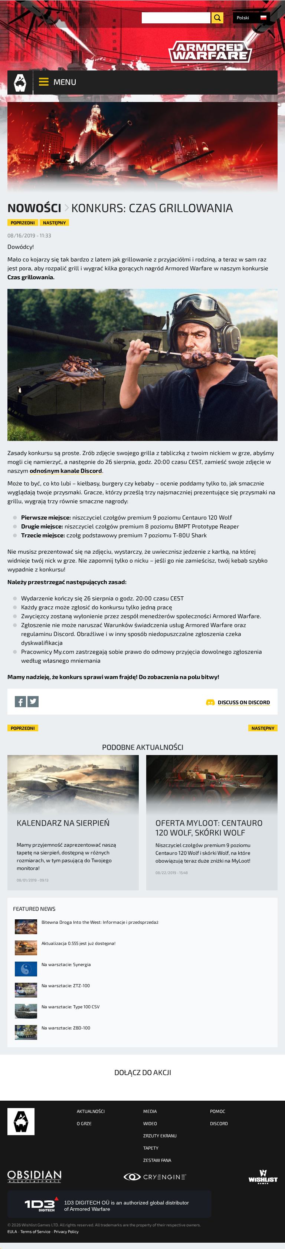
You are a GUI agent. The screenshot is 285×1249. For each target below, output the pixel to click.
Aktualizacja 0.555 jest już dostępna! (78, 943)
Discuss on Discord (244, 702)
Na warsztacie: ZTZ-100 (66, 985)
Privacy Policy (66, 1231)
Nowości (34, 207)
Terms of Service (35, 1231)
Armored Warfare (21, 1121)
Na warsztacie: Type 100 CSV (70, 1006)
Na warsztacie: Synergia (66, 964)
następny (54, 222)
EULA (12, 1231)
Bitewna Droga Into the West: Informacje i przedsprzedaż (100, 922)
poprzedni (23, 222)
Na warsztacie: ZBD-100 (66, 1027)
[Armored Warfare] (210, 52)
